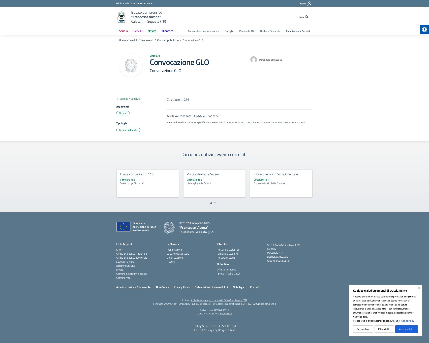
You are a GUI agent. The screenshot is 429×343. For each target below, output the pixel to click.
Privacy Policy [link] (182, 287)
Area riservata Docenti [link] (298, 31)
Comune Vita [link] (123, 278)
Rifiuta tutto (384, 329)
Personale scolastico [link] (228, 250)
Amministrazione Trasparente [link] (133, 287)
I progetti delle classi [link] (228, 273)
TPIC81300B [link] (226, 313)
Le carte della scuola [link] (178, 254)
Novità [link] (152, 31)
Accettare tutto (406, 329)
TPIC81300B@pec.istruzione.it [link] (261, 303)
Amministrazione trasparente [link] (203, 31)
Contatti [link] (255, 287)
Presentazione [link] (174, 250)
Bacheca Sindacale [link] (270, 31)
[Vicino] (419, 288)
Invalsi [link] (120, 270)
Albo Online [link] (162, 287)
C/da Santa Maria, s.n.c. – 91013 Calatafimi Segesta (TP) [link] (219, 300)
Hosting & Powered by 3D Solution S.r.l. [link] (214, 326)
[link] (424, 29)
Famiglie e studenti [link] (227, 254)
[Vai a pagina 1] (211, 203)
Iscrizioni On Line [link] (125, 266)
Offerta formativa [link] (226, 269)
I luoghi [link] (171, 262)
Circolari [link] (123, 113)
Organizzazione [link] (175, 258)
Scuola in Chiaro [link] (125, 262)
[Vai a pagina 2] (215, 203)
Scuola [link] (123, 31)
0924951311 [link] (170, 303)
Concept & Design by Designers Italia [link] (214, 330)
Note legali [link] (239, 287)
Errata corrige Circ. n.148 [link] (137, 174)
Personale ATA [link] (247, 31)
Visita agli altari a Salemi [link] (203, 174)
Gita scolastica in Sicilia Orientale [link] (276, 174)
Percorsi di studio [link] (226, 258)
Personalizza (363, 329)
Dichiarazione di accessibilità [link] (211, 287)
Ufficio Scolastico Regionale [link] (131, 254)
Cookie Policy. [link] (407, 320)
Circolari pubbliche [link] (128, 130)
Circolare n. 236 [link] (178, 99)
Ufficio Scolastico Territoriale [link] (131, 258)
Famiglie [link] (229, 31)
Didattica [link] (167, 31)
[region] (385, 310)
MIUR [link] (119, 250)
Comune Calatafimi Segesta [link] (131, 274)
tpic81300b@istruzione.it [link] (197, 303)
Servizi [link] (138, 31)
